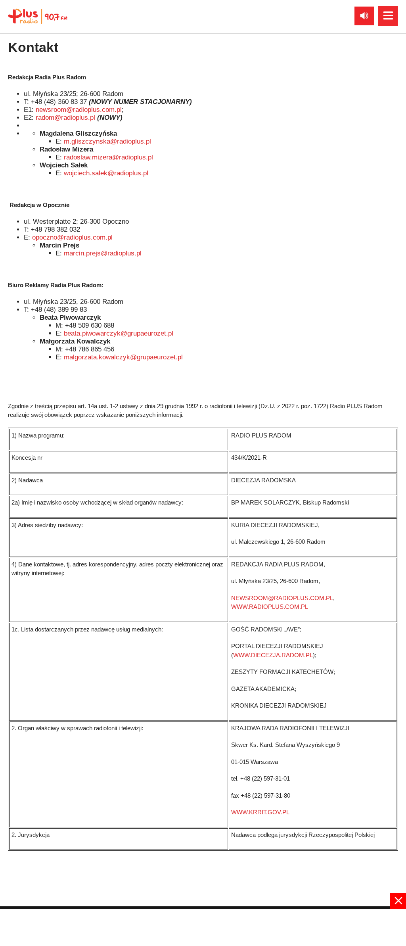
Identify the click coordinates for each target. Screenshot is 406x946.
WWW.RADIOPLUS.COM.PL (269, 606)
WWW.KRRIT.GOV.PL (260, 812)
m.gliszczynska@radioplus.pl (107, 141)
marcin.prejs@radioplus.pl (103, 253)
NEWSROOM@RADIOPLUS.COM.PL (282, 598)
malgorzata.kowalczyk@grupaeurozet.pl (123, 357)
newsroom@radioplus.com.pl (79, 109)
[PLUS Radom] (37, 16)
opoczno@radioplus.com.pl (72, 237)
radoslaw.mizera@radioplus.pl (108, 157)
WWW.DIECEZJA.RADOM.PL (273, 655)
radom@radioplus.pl (65, 117)
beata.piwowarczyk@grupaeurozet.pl (118, 333)
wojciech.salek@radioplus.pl (106, 173)
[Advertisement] (203, 926)
